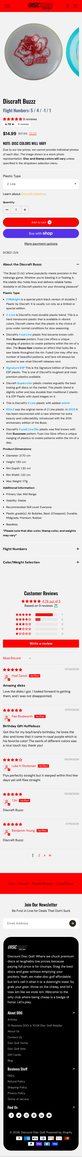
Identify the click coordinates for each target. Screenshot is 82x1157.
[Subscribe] (72, 923)
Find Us (13, 1107)
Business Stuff (17, 1069)
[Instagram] (26, 1115)
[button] (13, 119)
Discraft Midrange (42, 883)
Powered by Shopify (59, 1132)
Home (12, 883)
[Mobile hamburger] (7, 6)
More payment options (41, 244)
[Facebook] (11, 1115)
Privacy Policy (16, 1093)
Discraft (23, 883)
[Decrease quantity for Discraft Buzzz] (7, 210)
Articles (12, 1019)
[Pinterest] (34, 1115)
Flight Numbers (15, 549)
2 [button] (39, 855)
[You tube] (49, 1115)
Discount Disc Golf (33, 1132)
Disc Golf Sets (17, 1049)
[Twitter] (19, 1115)
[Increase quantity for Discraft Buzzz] (25, 210)
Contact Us (15, 1037)
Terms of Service (18, 1099)
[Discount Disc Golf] (41, 6)
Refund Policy (16, 1081)
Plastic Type (12, 176)
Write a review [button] (41, 643)
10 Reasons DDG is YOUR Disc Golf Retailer (35, 1025)
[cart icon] (75, 6)
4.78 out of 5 (51, 601)
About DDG (15, 1013)
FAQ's (11, 1075)
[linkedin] (41, 1115)
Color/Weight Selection (21, 562)
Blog (10, 1060)
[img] (12, 670)
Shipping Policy (17, 1087)
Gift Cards (14, 1055)
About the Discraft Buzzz (22, 264)
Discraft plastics (33, 194)
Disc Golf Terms (18, 1043)
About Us (13, 1031)
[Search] (67, 6)
